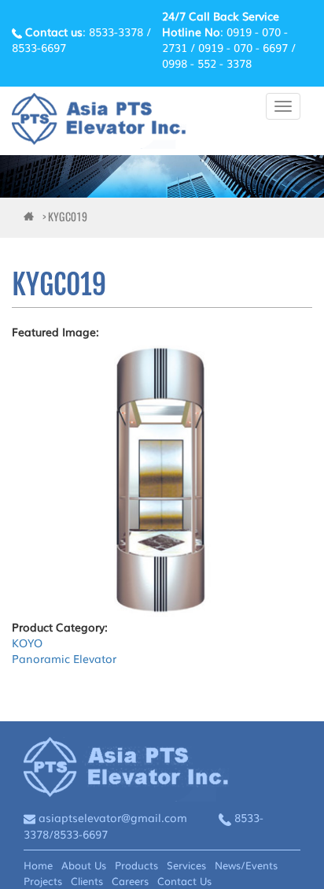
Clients (87, 881)
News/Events (246, 865)
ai (32, 217)
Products (136, 865)
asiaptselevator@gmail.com (113, 817)
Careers (130, 881)
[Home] (99, 121)
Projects (43, 881)
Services (186, 865)
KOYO (27, 642)
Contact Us (184, 881)
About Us (83, 865)
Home (38, 865)
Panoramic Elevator (64, 658)
